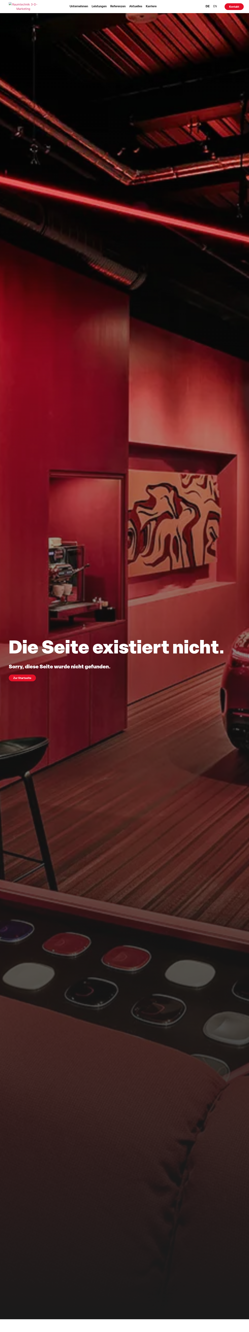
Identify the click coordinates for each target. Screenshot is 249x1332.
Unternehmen (79, 6)
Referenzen (118, 6)
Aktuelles (135, 6)
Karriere (151, 6)
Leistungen (99, 6)
